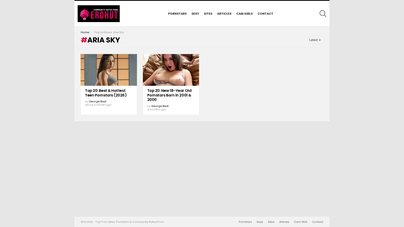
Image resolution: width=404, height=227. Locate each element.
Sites (208, 14)
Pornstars (177, 14)
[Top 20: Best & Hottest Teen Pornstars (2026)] (109, 70)
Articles (224, 14)
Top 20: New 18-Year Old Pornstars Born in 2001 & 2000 (169, 95)
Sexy (195, 14)
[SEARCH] (323, 13)
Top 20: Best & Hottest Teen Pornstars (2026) (106, 93)
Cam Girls (244, 14)
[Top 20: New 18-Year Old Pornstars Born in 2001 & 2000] (171, 70)
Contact (265, 14)
